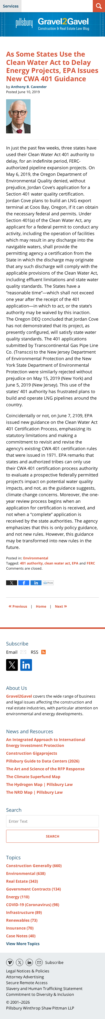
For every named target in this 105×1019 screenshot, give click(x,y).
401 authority (31, 563)
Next (61, 606)
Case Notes (20, 936)
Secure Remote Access (27, 982)
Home (41, 606)
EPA (75, 563)
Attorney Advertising (25, 976)
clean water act (57, 563)
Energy (17, 897)
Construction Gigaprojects (31, 753)
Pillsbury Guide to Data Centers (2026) (42, 761)
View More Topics (23, 943)
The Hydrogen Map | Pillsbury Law (39, 784)
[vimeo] (9, 962)
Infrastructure (24, 912)
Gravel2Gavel (19, 696)
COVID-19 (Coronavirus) (32, 904)
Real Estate (22, 881)
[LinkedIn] (26, 665)
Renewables (21, 920)
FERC (91, 563)
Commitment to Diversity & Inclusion (40, 994)
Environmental (35, 558)
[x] (19, 962)
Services (11, 6)
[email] (39, 962)
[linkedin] (29, 962)
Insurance (19, 928)
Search (52, 836)
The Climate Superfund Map (33, 776)
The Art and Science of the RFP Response (45, 769)
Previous (18, 606)
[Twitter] (12, 665)
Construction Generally (34, 865)
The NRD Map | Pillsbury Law (34, 792)
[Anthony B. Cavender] (20, 116)
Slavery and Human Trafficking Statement (44, 988)
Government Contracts (33, 889)
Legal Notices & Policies (27, 971)
